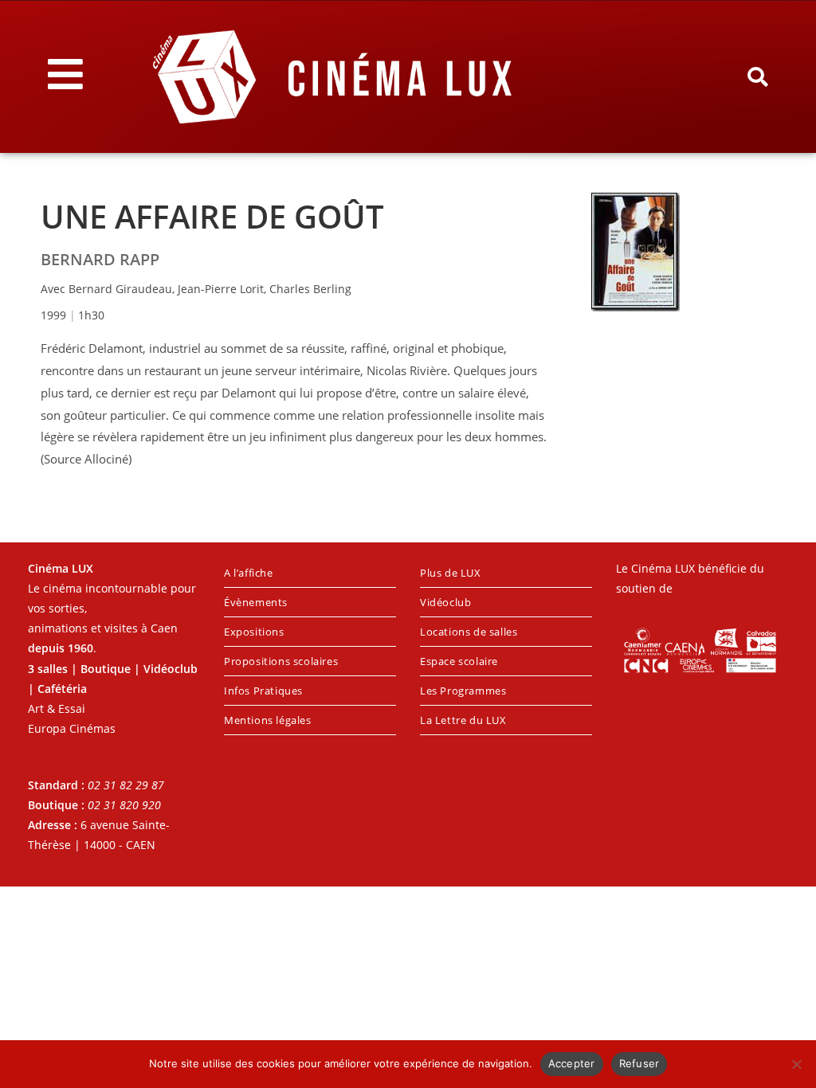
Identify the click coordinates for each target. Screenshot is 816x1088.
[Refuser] (796, 1064)
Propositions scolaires (281, 661)
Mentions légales (268, 720)
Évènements (256, 602)
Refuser (639, 1063)
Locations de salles (468, 631)
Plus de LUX (450, 573)
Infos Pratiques (263, 690)
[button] (757, 77)
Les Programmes (463, 690)
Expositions (254, 631)
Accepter (571, 1063)
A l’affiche (248, 573)
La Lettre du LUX (463, 720)
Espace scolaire (459, 661)
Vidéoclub (445, 602)
